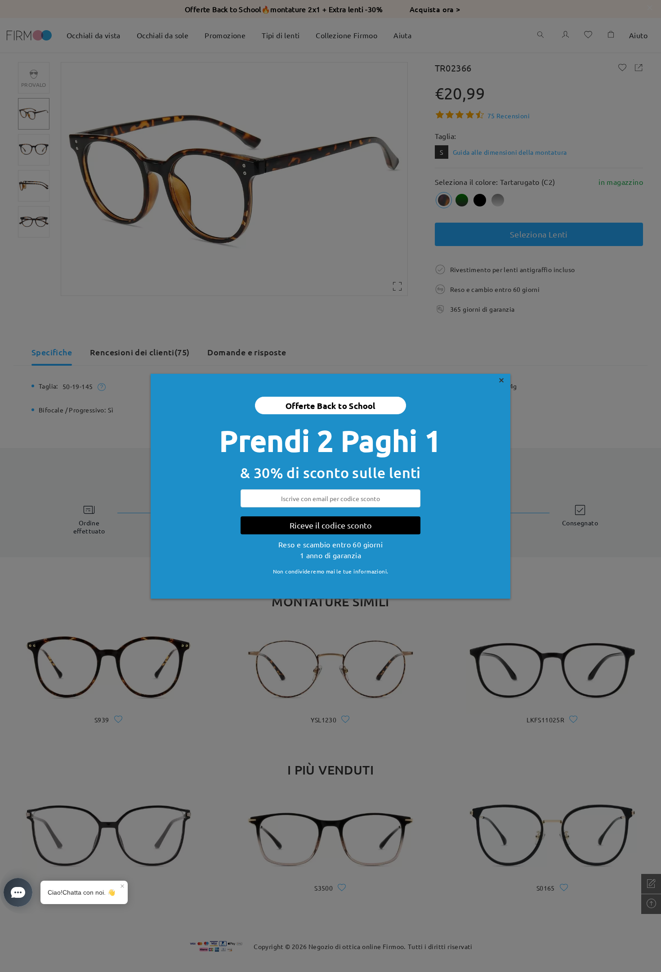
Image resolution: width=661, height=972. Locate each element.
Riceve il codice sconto (331, 525)
